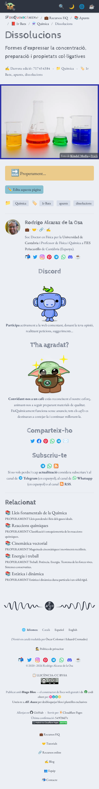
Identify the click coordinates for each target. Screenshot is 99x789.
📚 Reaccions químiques (26, 525)
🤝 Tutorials (49, 744)
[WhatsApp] (52, 440)
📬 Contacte (49, 780)
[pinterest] (45, 660)
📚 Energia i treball (22, 556)
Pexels (94, 156)
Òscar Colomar (55, 639)
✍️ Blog (49, 762)
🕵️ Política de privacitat (50, 649)
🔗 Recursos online (49, 752)
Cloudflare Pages (72, 713)
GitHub (38, 713)
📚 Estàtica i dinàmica (24, 573)
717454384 (41, 68)
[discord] (69, 660)
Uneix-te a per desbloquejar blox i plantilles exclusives (49, 702)
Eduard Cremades (76, 639)
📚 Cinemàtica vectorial (26, 543)
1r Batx (46, 203)
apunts (18, 74)
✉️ (66, 441)
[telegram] (53, 660)
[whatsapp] (61, 660)
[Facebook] (39, 440)
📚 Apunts (81, 17)
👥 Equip (49, 771)
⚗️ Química (40, 23)
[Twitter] (32, 440)
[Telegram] (59, 440)
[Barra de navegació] (10, 6)
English (73, 630)
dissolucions (34, 74)
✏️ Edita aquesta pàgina (24, 189)
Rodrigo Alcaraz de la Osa (53, 222)
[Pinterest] (45, 440)
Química (67, 68)
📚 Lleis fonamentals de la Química (36, 513)
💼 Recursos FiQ (56, 17)
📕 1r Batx (18, 23)
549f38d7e (61, 718)
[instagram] (37, 660)
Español (59, 630)
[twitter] (29, 660)
